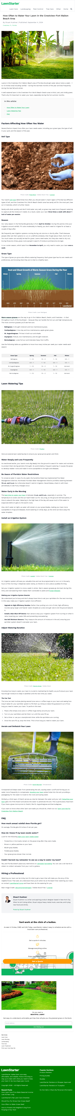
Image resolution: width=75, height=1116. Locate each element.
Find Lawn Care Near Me (8, 1048)
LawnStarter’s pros (16, 883)
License (52, 194)
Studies (42, 1079)
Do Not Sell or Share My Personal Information (56, 1090)
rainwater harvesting (44, 863)
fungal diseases (54, 591)
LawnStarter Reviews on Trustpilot (52, 1085)
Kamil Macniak (37, 784)
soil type (13, 200)
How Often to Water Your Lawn (18, 107)
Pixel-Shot (32, 194)
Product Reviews (46, 1072)
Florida (14, 25)
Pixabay (42, 449)
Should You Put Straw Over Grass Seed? (15, 1101)
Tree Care (50, 9)
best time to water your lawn (15, 495)
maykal (32, 576)
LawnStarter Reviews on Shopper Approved (55, 1082)
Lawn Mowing (5, 1039)
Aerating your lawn (36, 792)
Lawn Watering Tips (14, 111)
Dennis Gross (37, 686)
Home (65, 9)
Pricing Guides (45, 1076)
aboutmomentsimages (23, 888)
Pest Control (38, 9)
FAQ (8, 114)
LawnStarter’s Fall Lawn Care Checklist (15, 1098)
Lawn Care (13, 9)
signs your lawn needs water (28, 837)
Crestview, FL (7, 25)
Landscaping (25, 9)
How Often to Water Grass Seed (12, 1104)
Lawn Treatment (6, 1046)
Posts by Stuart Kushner (22, 909)
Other (58, 9)
